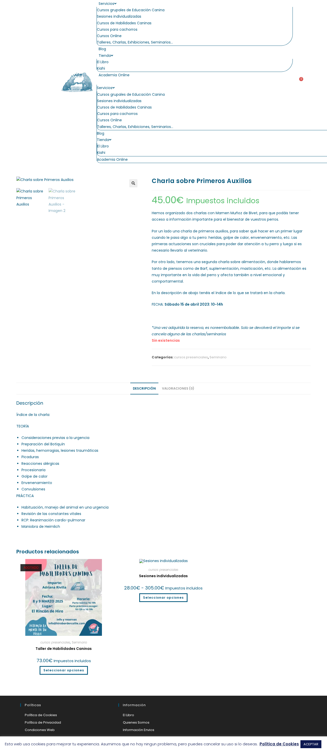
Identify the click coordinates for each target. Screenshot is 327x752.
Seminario (218, 357)
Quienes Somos (136, 722)
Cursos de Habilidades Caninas (124, 23)
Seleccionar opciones (63, 670)
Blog (102, 48)
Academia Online (114, 75)
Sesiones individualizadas (119, 16)
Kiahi (101, 68)
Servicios (106, 3)
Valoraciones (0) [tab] (178, 388)
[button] (195, 81)
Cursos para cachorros (117, 29)
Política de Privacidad (43, 722)
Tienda (105, 55)
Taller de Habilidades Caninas (64, 648)
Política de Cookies (41, 715)
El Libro (103, 62)
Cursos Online (109, 35)
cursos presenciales (191, 357)
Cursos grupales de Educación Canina (131, 10)
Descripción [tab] (144, 388)
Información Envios (138, 729)
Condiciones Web (40, 729)
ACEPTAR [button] (310, 744)
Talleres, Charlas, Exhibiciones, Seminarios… (135, 42)
